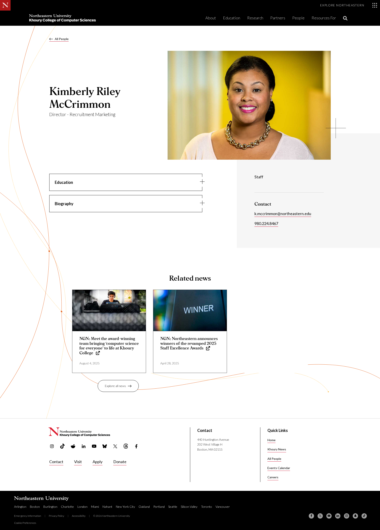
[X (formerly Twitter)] (320, 516)
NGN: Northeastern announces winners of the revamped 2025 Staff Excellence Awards (189, 343)
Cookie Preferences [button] (25, 523)
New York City (125, 506)
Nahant (107, 506)
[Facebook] (311, 516)
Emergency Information (27, 515)
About (210, 17)
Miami (95, 506)
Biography (64, 203)
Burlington (50, 506)
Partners (277, 17)
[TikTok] (364, 516)
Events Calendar (278, 468)
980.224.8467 (266, 223)
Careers (272, 477)
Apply (97, 461)
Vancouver (223, 506)
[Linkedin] (337, 516)
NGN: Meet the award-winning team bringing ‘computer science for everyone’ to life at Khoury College (109, 346)
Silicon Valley (189, 506)
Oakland (144, 506)
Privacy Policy (56, 515)
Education (231, 17)
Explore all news (115, 386)
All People (62, 39)
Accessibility (79, 515)
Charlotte (67, 506)
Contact (56, 461)
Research (255, 17)
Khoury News (276, 449)
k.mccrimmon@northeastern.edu (282, 213)
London (82, 506)
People (298, 17)
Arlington (20, 506)
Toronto (206, 506)
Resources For (324, 17)
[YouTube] (329, 516)
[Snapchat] (355, 516)
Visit (78, 461)
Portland (159, 506)
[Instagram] (346, 516)
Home (271, 440)
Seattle (172, 506)
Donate (119, 461)
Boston (35, 506)
